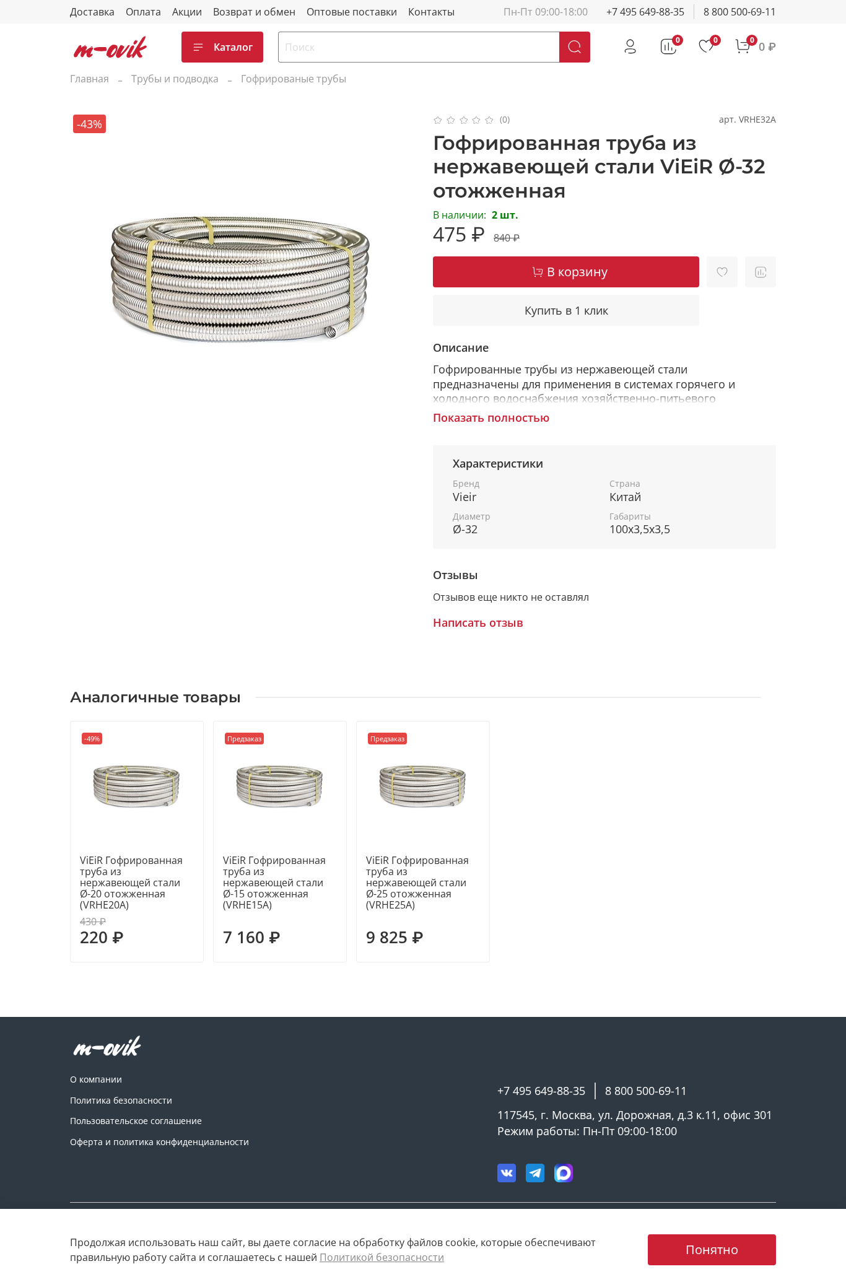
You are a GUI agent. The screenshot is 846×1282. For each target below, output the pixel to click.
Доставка (92, 12)
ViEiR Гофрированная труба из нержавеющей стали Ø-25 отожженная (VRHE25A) (417, 882)
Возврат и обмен (254, 12)
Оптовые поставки (352, 12)
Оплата (143, 12)
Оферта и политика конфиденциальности (159, 1142)
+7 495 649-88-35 (645, 12)
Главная (89, 78)
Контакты (431, 12)
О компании (96, 1079)
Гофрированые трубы (293, 78)
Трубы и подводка (175, 78)
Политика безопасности (121, 1100)
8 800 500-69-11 (740, 12)
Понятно (712, 1249)
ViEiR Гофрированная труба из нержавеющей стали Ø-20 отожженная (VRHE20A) (131, 882)
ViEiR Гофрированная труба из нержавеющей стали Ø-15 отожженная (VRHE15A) (274, 882)
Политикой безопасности (382, 1257)
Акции (187, 12)
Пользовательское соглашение (136, 1121)
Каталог (233, 47)
